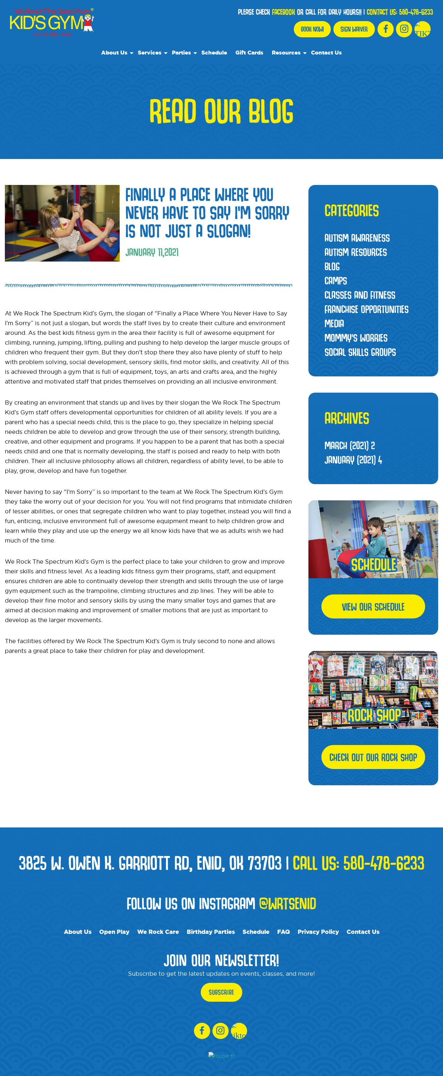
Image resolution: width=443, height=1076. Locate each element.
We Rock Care (158, 931)
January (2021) (353, 459)
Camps (336, 280)
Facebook (283, 12)
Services (150, 52)
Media (334, 323)
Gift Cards (249, 52)
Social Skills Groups (360, 352)
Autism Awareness (357, 237)
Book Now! (312, 29)
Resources (286, 52)
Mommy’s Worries (356, 337)
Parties (181, 52)
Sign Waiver (354, 29)
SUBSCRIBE (221, 992)
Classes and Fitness (360, 294)
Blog (332, 266)
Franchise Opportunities (367, 309)
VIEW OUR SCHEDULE (373, 606)
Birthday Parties (211, 931)
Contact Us (326, 52)
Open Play (114, 931)
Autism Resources (356, 252)
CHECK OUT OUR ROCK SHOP (373, 757)
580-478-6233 (416, 12)
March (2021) (350, 445)
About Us (114, 52)
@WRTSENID (287, 903)
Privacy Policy (318, 931)
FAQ (283, 931)
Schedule (214, 52)
